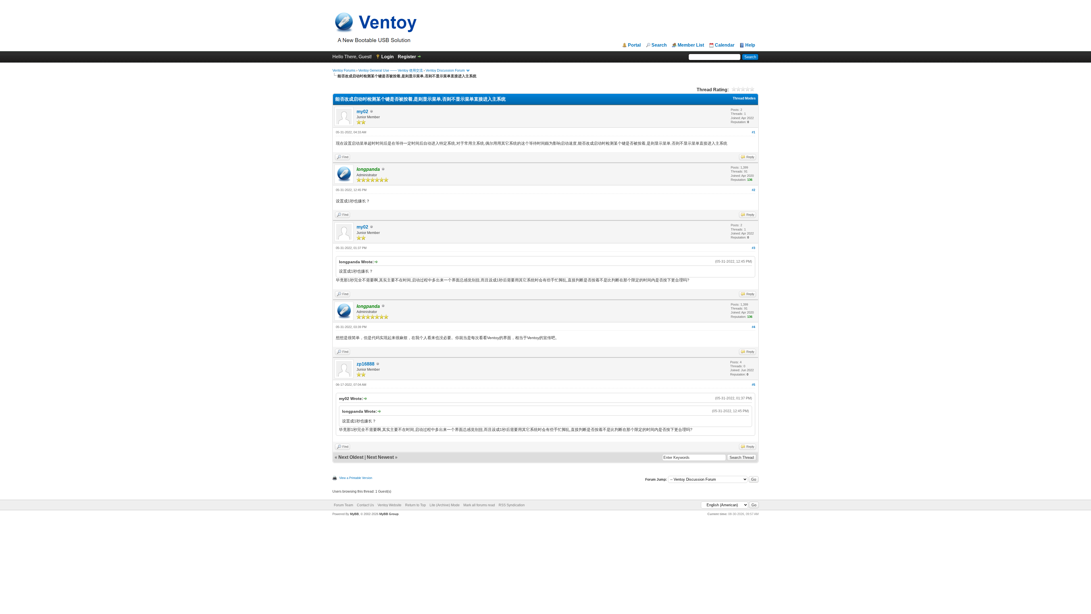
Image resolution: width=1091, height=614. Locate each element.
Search (659, 45)
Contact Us (365, 505)
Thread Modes (744, 98)
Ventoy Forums (343, 70)
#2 (753, 190)
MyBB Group (389, 514)
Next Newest (380, 457)
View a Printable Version (355, 478)
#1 (753, 132)
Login (387, 56)
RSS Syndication (512, 505)
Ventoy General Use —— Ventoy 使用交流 (390, 70)
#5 (753, 384)
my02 (362, 111)
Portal (634, 45)
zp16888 (365, 364)
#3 (753, 248)
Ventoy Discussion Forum (445, 70)
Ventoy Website (389, 505)
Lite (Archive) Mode (445, 505)
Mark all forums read (479, 505)
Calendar (724, 45)
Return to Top (415, 505)
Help (750, 45)
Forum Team (343, 505)
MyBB (354, 514)
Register (407, 56)
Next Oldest (350, 457)
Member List (691, 45)
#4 (753, 327)
